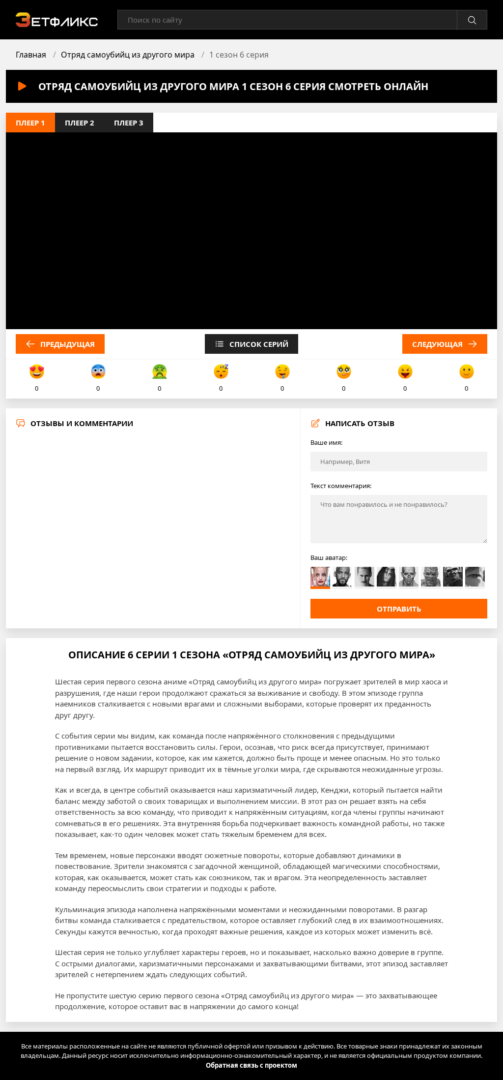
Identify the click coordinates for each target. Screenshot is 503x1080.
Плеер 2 (79, 122)
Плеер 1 (30, 122)
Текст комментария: (340, 485)
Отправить (399, 609)
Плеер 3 (128, 122)
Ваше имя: (326, 442)
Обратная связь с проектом (251, 1065)
